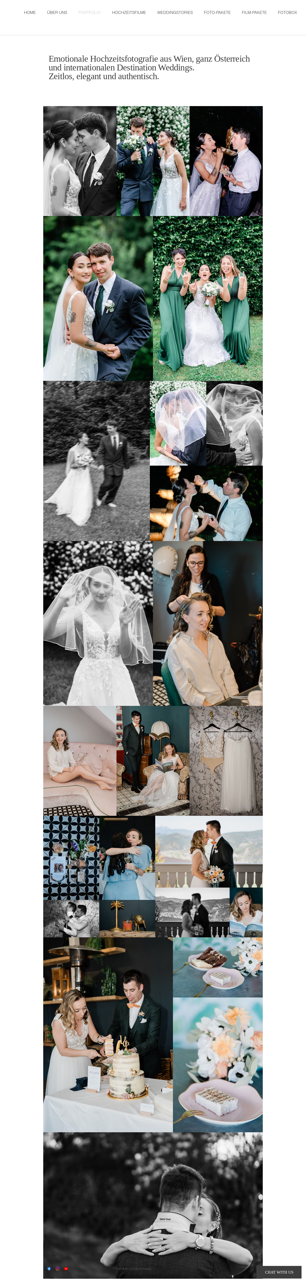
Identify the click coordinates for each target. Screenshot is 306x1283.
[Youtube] (66, 1268)
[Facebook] (49, 1268)
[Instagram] (57, 1268)
